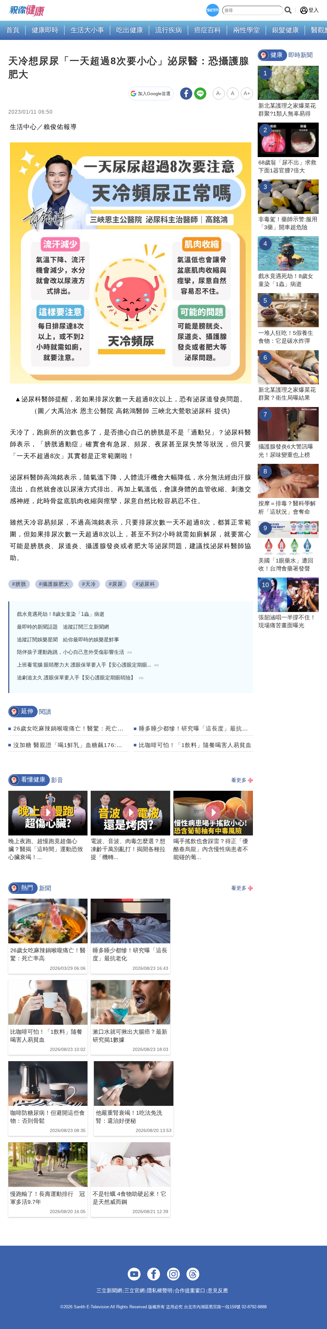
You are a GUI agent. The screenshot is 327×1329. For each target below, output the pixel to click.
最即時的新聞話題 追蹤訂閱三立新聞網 (63, 627)
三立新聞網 (109, 1290)
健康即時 (45, 30)
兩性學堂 (246, 30)
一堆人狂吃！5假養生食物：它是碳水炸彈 (285, 337)
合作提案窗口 (190, 1290)
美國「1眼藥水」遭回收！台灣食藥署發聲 (285, 564)
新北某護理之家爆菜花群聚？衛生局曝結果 (287, 394)
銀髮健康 (285, 30)
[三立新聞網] (212, 10)
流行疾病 (168, 30)
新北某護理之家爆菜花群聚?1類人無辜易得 (287, 109)
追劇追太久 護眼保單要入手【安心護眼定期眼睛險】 (80, 677)
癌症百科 (207, 30)
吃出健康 (129, 30)
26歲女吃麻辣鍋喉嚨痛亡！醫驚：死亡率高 (71, 728)
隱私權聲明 (159, 1290)
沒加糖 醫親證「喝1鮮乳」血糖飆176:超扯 (70, 745)
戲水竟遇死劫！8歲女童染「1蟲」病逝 (60, 614)
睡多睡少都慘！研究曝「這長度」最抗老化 (196, 728)
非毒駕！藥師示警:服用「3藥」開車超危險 (287, 223)
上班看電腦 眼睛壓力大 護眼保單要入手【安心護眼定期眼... (88, 665)
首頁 (12, 30)
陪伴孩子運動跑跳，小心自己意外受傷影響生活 (74, 652)
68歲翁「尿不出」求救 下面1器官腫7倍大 (288, 166)
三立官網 (134, 1290)
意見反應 (218, 1290)
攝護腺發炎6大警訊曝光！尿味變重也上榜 (285, 450)
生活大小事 (87, 30)
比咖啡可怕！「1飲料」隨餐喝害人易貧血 (195, 745)
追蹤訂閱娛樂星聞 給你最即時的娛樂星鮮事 (68, 639)
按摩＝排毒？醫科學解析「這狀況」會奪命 (287, 507)
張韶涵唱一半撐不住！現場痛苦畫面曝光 (287, 621)
